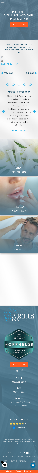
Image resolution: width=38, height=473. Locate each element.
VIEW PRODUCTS (19, 172)
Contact (28, 471)
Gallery (16, 45)
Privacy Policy (5, 461)
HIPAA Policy (33, 461)
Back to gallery (9, 64)
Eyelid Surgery (20, 47)
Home (8, 45)
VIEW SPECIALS (19, 211)
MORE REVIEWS (19, 131)
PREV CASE (8, 73)
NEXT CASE (29, 73)
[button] (3, 111)
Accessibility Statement (22, 461)
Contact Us (19, 24)
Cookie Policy (13, 461)
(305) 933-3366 (19, 392)
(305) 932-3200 (19, 382)
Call (19, 471)
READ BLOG (19, 250)
